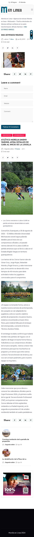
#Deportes (7, 135)
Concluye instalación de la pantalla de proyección (15, 440)
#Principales (19, 135)
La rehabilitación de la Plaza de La (14, 459)
